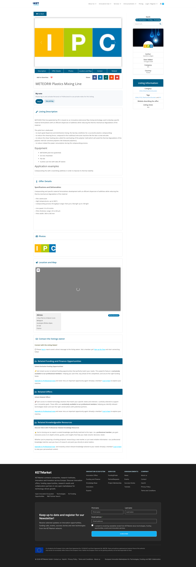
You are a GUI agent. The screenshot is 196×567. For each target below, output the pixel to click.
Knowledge (157, 20)
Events (126, 479)
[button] (41, 42)
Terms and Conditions (148, 490)
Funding (150, 20)
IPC (160, 97)
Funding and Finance (93, 479)
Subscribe (124, 534)
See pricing (49, 101)
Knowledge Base (91, 483)
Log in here (106, 381)
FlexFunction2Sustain (149, 97)
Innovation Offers (92, 475)
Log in (39, 101)
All (137, 20)
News (126, 475)
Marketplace (142, 20)
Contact (143, 479)
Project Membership (114, 483)
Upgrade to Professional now (45, 447)
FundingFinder (113, 475)
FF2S (140, 97)
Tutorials (127, 487)
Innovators (89, 487)
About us (144, 475)
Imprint (143, 483)
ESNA (137, 97)
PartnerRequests (113, 479)
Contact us (57, 559)
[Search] (160, 24)
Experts (88, 490)
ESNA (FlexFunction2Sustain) (148, 91)
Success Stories (129, 483)
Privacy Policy (145, 487)
